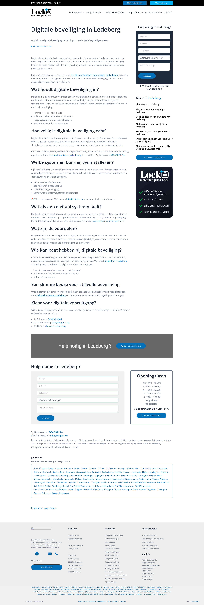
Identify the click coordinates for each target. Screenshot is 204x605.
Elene (142, 468)
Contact (72, 528)
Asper (112, 587)
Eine (55, 587)
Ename (153, 468)
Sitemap (115, 601)
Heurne (127, 472)
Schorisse (151, 482)
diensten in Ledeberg (55, 326)
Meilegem (143, 475)
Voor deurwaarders (149, 545)
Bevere (60, 468)
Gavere (55, 472)
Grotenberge (108, 472)
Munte (99, 479)
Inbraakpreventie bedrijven (116, 575)
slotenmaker (47, 2)
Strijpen (78, 489)
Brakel (77, 468)
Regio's (146, 554)
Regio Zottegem (148, 568)
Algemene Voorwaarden (97, 601)
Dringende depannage (114, 535)
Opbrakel (72, 482)
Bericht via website (75, 545)
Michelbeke (58, 479)
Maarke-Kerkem (112, 475)
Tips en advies (110, 582)
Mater (134, 475)
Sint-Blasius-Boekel (42, 486)
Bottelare (68, 468)
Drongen (122, 468)
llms (109, 601)
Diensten (110, 528)
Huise (145, 472)
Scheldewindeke (138, 482)
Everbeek (47, 472)
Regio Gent (146, 571)
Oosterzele (62, 482)
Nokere (155, 479)
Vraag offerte (73, 549)
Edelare (130, 468)
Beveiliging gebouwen (113, 572)
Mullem (78, 479)
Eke (136, 468)
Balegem (52, 468)
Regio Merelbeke (148, 562)
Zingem (37, 493)
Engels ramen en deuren (115, 578)
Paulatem (112, 482)
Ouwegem (95, 482)
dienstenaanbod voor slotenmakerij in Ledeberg (94, 75)
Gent (62, 472)
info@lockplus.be (74, 199)
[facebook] (37, 553)
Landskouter (52, 475)
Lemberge (88, 475)
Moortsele (69, 479)
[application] (83, 12)
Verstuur (147, 76)
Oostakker (51, 482)
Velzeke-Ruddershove (93, 489)
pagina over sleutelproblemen (108, 221)
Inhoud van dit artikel (42, 46)
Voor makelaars (148, 542)
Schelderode (124, 482)
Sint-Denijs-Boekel (60, 486)
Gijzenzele (70, 472)
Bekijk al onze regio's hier (43, 508)
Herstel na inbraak (112, 549)
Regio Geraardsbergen (151, 565)
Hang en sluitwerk (112, 552)
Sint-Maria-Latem (143, 486)
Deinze (84, 468)
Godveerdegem (83, 472)
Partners (123, 601)
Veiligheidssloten (111, 558)
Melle (159, 475)
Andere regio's (147, 579)
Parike (104, 482)
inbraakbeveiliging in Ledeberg (66, 155)
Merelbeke (47, 479)
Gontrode (96, 472)
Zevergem (162, 489)
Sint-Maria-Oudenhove (44, 489)
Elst (147, 468)
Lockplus (41, 601)
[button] (135, 3)
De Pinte (92, 468)
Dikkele (101, 468)
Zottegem (46, 493)
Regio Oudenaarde (149, 560)
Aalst (36, 468)
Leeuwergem (76, 475)
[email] (50, 553)
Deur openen (110, 542)
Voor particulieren (149, 535)
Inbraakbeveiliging (112, 565)
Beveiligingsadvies (112, 568)
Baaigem (43, 468)
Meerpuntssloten (112, 555)
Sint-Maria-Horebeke (124, 486)
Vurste (118, 489)
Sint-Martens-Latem (64, 489)
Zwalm (55, 493)
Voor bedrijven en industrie (153, 539)
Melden (152, 475)
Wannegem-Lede (130, 489)
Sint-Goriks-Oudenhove (80, 486)
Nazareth (107, 479)
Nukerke (164, 479)
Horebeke (136, 472)
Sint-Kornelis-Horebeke (103, 486)
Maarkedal (126, 475)
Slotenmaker (149, 528)
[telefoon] (56, 554)
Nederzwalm (145, 479)
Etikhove (37, 472)
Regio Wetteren (148, 573)
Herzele (118, 472)
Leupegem (99, 475)
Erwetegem (162, 468)
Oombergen (39, 482)
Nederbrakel (118, 479)
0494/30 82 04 (117, 155)
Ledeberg (154, 98)
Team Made (196, 601)
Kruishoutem (40, 475)
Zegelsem (151, 489)
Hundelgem (154, 472)
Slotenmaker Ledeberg (147, 104)
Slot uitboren (110, 545)
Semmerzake (163, 482)
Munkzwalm (88, 479)
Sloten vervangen (112, 539)
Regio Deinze (147, 576)
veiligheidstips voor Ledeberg (51, 295)
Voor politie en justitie (150, 549)
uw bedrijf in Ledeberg (115, 260)
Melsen (37, 479)
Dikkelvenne (111, 468)
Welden (142, 489)
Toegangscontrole (112, 562)
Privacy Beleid (83, 601)
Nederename (131, 479)
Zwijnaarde (64, 493)
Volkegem (108, 489)
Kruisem (164, 472)
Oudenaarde (83, 482)
